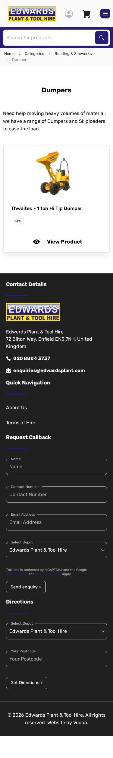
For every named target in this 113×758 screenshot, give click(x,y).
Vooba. (80, 722)
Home (9, 53)
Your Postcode (23, 651)
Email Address (23, 514)
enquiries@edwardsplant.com (49, 370)
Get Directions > (26, 682)
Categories (34, 53)
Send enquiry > (26, 587)
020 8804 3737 (31, 358)
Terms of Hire (20, 422)
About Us (16, 407)
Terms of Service (48, 574)
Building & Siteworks (73, 53)
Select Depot (22, 542)
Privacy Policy (17, 574)
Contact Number (25, 487)
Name (16, 459)
